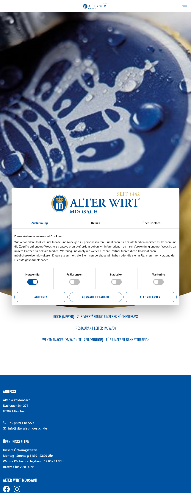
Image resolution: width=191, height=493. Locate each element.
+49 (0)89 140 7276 (21, 423)
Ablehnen (41, 297)
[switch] (74, 282)
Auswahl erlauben (95, 297)
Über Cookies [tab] (151, 223)
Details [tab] (95, 223)
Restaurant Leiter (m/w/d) (96, 328)
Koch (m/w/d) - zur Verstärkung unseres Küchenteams (95, 316)
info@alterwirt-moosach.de (27, 428)
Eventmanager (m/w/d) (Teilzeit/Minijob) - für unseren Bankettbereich (96, 339)
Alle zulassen (150, 297)
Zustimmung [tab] (39, 223)
